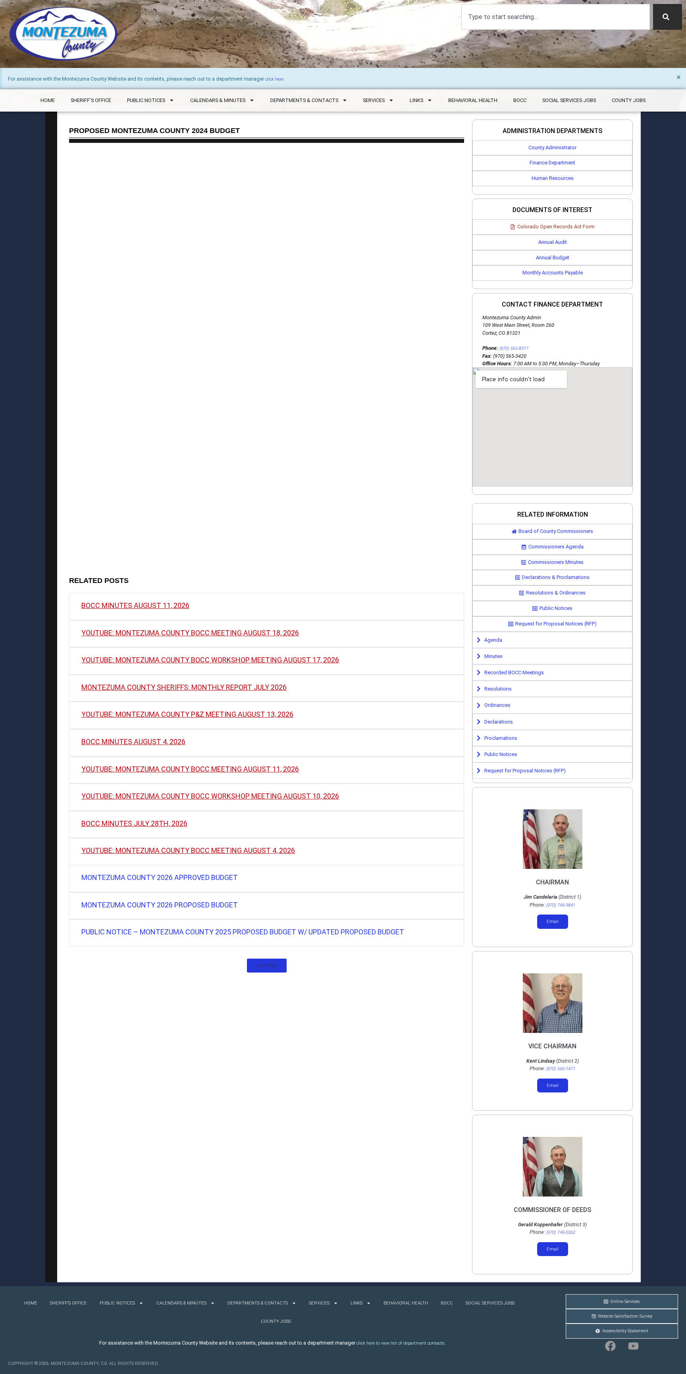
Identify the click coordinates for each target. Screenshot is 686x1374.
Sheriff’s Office (91, 100)
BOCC (519, 100)
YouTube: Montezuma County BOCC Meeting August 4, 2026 (188, 850)
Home (47, 100)
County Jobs (629, 100)
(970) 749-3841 (560, 905)
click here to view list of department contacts (400, 1343)
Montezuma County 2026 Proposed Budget (159, 905)
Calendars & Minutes (217, 100)
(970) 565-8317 (513, 348)
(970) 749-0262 (560, 1232)
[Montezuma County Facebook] (610, 1346)
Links (416, 100)
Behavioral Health (472, 100)
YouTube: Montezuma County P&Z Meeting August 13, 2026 (187, 714)
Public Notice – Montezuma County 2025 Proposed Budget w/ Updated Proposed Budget (242, 932)
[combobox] (555, 17)
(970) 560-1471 (560, 1068)
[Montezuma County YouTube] (633, 1346)
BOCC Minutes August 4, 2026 (133, 741)
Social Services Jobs (569, 100)
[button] (267, 966)
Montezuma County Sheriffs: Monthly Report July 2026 (184, 687)
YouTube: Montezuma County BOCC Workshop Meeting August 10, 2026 (210, 796)
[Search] (667, 17)
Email (553, 921)
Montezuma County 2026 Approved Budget (159, 877)
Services (374, 100)
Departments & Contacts (304, 100)
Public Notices (146, 100)
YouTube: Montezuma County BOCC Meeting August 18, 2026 (190, 633)
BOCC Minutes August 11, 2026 (135, 605)
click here (274, 79)
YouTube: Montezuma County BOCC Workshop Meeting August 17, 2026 (210, 660)
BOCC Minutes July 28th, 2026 (134, 823)
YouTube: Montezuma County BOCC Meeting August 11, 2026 (190, 769)
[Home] (63, 34)
